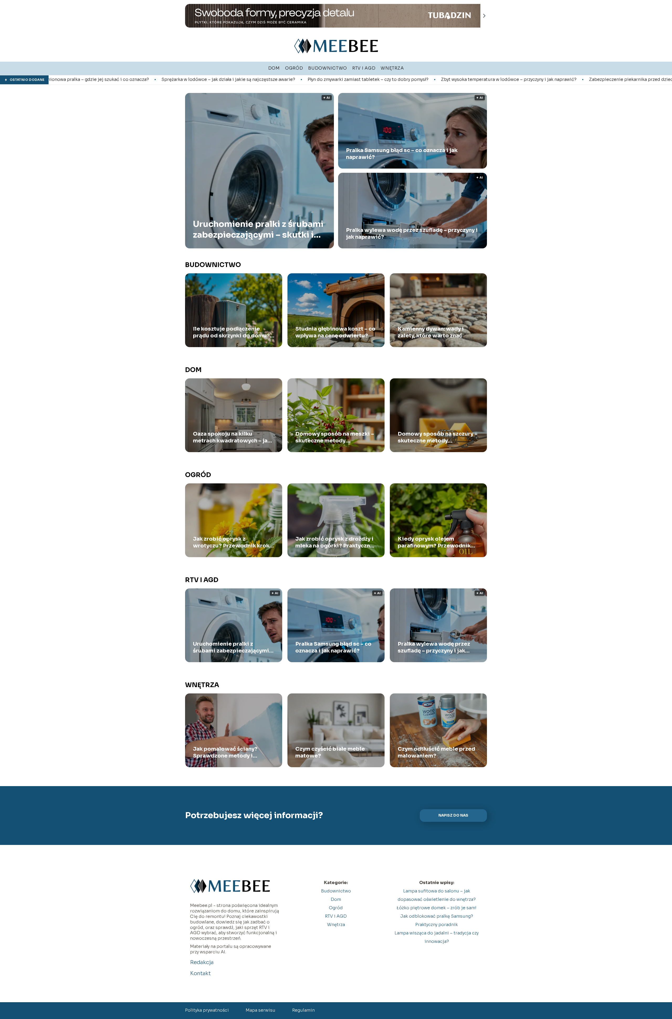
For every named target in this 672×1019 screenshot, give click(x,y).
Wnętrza (202, 685)
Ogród (198, 475)
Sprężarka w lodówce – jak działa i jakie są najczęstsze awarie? (130, 79)
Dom (193, 370)
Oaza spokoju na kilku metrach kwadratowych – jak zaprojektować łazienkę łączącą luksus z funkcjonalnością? (232, 437)
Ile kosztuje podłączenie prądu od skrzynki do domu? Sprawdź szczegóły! (231, 332)
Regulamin (303, 1010)
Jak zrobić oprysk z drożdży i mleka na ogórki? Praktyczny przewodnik (334, 542)
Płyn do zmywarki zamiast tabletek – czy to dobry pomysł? (269, 79)
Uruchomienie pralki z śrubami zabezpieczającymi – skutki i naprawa (258, 229)
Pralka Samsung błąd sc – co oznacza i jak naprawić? (402, 153)
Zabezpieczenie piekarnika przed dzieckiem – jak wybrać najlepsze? (563, 79)
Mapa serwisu (260, 1010)
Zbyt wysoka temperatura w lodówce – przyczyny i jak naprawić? (410, 79)
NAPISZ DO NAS (453, 815)
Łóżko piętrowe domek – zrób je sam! (436, 908)
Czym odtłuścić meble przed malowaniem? (436, 752)
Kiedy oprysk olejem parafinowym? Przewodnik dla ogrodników (434, 542)
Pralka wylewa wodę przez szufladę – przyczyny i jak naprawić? (412, 233)
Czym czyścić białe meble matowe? (330, 752)
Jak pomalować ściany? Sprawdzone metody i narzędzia (225, 752)
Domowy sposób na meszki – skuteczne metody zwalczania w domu (334, 437)
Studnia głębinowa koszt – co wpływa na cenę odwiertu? (335, 332)
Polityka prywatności (207, 1010)
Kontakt (200, 973)
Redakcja (202, 962)
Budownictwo (213, 265)
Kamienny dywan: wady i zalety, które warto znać (431, 332)
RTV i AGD (201, 580)
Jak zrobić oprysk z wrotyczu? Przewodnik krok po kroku (231, 542)
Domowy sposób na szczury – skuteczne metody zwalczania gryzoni (437, 437)
